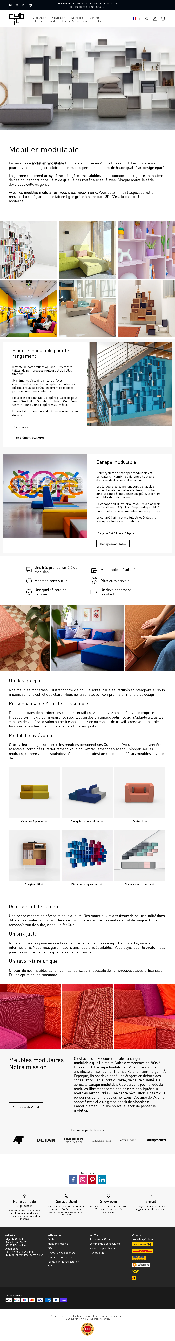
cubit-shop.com (158, 1209)
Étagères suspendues (85, 884)
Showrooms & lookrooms (112, 1210)
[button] (39, 17)
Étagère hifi (32, 884)
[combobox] (137, 19)
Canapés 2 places (32, 821)
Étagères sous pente (138, 884)
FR (139, 18)
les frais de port (92, 1315)
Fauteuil (137, 821)
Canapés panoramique (85, 821)
